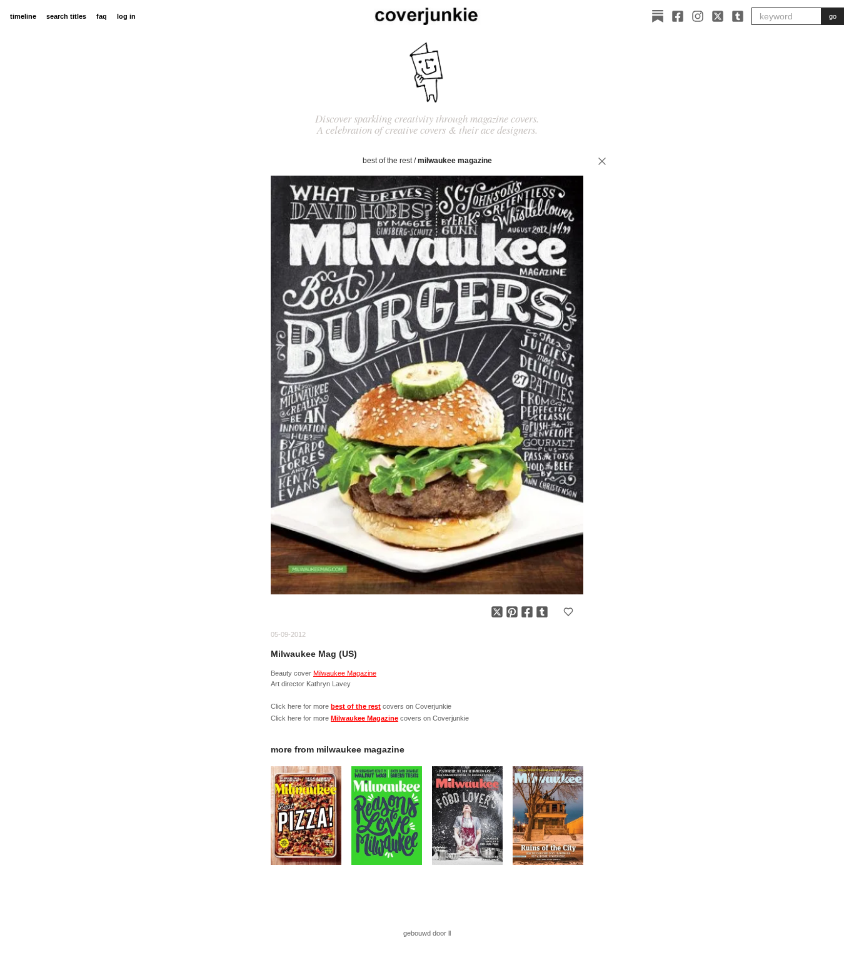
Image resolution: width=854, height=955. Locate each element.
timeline (23, 16)
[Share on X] (497, 612)
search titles (66, 16)
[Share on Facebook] (527, 612)
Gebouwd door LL (427, 933)
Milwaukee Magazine (455, 160)
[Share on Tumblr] (542, 612)
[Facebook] (677, 16)
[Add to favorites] (568, 611)
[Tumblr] (737, 16)
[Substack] (657, 16)
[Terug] (602, 161)
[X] (717, 16)
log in (126, 16)
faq (101, 16)
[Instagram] (697, 16)
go (832, 16)
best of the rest (387, 160)
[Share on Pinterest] (512, 612)
